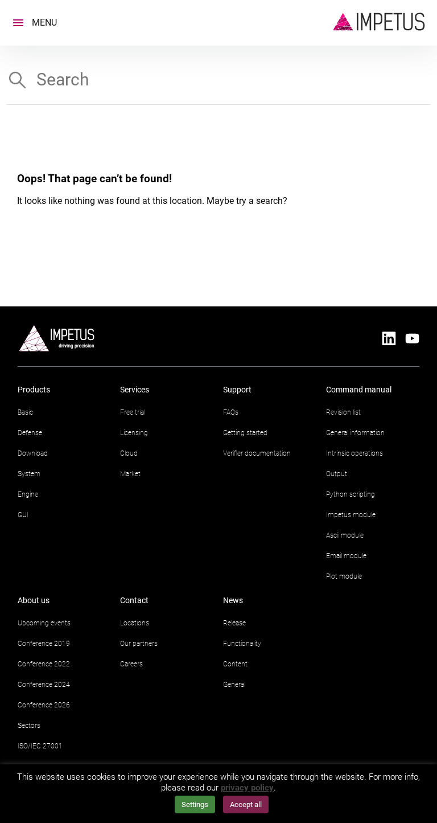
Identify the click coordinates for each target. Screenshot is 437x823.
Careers (131, 664)
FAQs (230, 412)
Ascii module (345, 535)
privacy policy (247, 788)
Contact (134, 600)
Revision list (343, 412)
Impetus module (351, 515)
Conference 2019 (44, 644)
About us (34, 600)
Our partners (139, 644)
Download (33, 453)
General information (355, 433)
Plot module (344, 576)
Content (235, 664)
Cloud (129, 453)
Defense (30, 433)
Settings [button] (195, 804)
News (233, 600)
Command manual (358, 389)
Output (336, 474)
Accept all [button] (246, 804)
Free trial (132, 412)
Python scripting (350, 494)
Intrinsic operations (354, 453)
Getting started (245, 433)
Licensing (134, 433)
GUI (23, 515)
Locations (134, 623)
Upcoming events (44, 623)
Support (237, 389)
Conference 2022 (44, 664)
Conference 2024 (44, 685)
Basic (25, 412)
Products (34, 389)
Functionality (242, 644)
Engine (28, 494)
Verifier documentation (257, 453)
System (29, 474)
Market (130, 474)
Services (134, 389)
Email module (346, 556)
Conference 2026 (44, 705)
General (234, 685)
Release (234, 623)
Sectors (29, 726)
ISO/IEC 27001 (40, 746)
